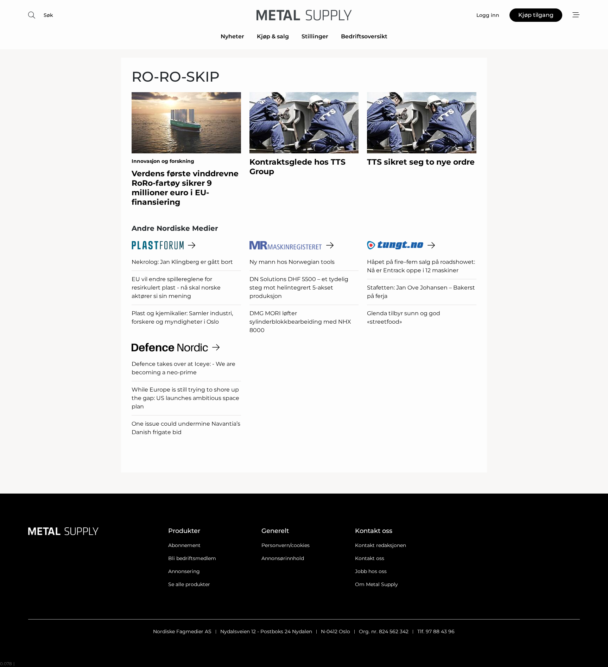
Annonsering (184, 571)
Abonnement (184, 545)
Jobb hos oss (371, 571)
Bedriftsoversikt (364, 36)
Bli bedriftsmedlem (192, 558)
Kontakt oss (369, 558)
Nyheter (232, 36)
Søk (48, 15)
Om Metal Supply (376, 584)
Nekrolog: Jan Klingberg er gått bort (182, 262)
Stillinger (315, 36)
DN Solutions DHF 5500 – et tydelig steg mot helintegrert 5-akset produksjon (298, 287)
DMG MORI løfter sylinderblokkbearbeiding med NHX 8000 (300, 322)
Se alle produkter (189, 584)
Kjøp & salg (273, 36)
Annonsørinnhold (282, 558)
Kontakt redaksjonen (380, 545)
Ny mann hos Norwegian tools (292, 262)
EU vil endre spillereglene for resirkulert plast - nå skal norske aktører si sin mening (176, 287)
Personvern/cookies (285, 545)
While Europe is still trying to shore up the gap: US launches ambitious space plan (185, 398)
